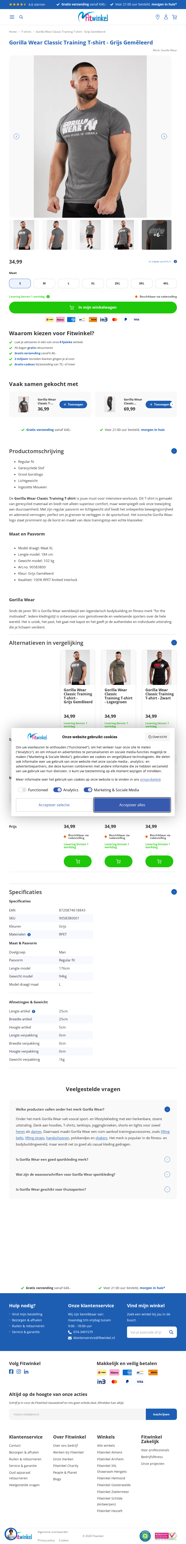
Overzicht (159, 737)
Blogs (57, 1479)
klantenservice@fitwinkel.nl (94, 1338)
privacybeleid (150, 779)
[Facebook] (11, 1371)
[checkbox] (32, 790)
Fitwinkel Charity (65, 1465)
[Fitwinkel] (20, 1536)
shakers (101, 1138)
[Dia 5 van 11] (156, 235)
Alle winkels (106, 1445)
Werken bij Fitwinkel (68, 1452)
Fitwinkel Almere (109, 1452)
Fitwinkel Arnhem (110, 1459)
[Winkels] (157, 17)
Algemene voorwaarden (53, 1532)
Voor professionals (155, 1450)
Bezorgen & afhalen (27, 1320)
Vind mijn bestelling (27, 1314)
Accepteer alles (132, 804)
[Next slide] (172, 404)
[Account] (166, 17)
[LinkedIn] (26, 1371)
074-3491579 (83, 1332)
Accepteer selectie (54, 804)
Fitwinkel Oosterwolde (114, 1485)
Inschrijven (161, 1414)
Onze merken (63, 1459)
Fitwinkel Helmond (111, 1478)
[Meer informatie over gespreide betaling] (175, 261)
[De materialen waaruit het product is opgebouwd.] (29, 934)
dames (36, 1131)
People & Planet (65, 1472)
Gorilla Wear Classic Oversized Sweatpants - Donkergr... (133, 401)
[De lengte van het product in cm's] (33, 1011)
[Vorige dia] (16, 136)
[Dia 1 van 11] (24, 235)
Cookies (64, 1540)
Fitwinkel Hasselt (109, 1511)
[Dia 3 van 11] (90, 235)
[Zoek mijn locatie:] (150, 17)
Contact (15, 1445)
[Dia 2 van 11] (57, 235)
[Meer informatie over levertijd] (48, 296)
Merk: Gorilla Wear (165, 50)
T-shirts (26, 32)
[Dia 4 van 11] (123, 235)
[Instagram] (19, 1371)
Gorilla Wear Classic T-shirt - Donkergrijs (47, 401)
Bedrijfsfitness (152, 1457)
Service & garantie (26, 1332)
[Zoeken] (21, 17)
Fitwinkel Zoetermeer (113, 1492)
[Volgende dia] (164, 136)
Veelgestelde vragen (24, 1485)
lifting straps (34, 1138)
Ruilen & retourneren (28, 1326)
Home (13, 32)
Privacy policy (46, 1540)
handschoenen (57, 1138)
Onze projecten (152, 1463)
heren (20, 1131)
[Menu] (12, 17)
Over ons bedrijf (65, 1445)
